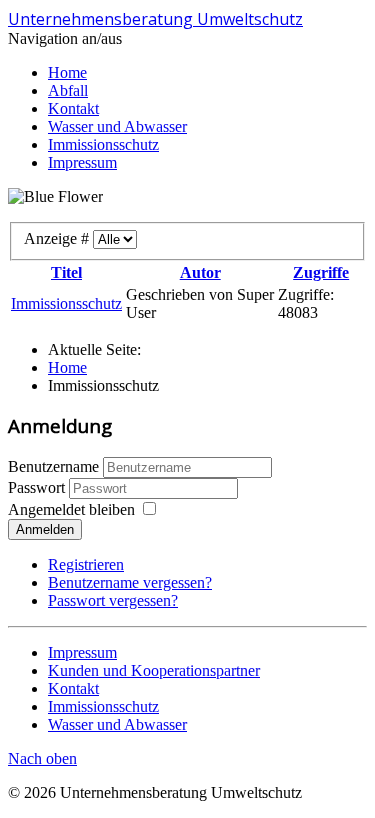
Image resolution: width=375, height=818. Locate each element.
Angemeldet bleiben (71, 509)
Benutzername (53, 466)
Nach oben (42, 758)
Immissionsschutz (103, 144)
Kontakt (73, 108)
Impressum (82, 162)
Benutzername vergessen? (130, 582)
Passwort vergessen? (113, 600)
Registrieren (86, 564)
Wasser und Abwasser (117, 126)
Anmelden (45, 529)
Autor (200, 272)
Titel (66, 272)
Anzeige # (58, 238)
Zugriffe (321, 272)
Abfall (68, 90)
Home (67, 72)
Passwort (38, 487)
